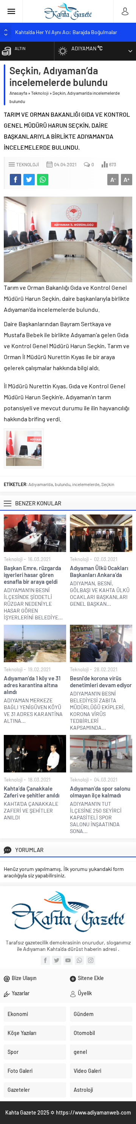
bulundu (62, 484)
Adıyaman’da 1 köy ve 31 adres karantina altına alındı (32, 685)
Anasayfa (18, 92)
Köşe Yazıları (22, 1033)
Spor (13, 1052)
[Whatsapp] (79, 960)
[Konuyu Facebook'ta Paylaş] (15, 179)
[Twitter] (56, 960)
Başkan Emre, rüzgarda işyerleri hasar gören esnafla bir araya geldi (32, 574)
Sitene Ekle (91, 978)
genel (80, 1052)
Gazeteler (19, 1089)
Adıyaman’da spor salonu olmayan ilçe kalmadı (100, 792)
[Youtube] (68, 960)
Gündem (84, 1014)
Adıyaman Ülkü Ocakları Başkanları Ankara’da (99, 571)
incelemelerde (85, 484)
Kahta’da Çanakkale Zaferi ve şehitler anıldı (31, 792)
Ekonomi (18, 1014)
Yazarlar (20, 993)
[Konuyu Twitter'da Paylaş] (29, 179)
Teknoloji (40, 92)
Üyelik (85, 993)
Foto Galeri (20, 1071)
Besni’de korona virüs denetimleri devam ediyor (101, 681)
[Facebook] (45, 960)
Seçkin (107, 484)
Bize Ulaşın (24, 978)
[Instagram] (90, 960)
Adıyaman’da (40, 484)
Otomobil (84, 1033)
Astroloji (83, 1089)
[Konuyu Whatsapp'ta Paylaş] (42, 179)
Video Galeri (87, 1071)
